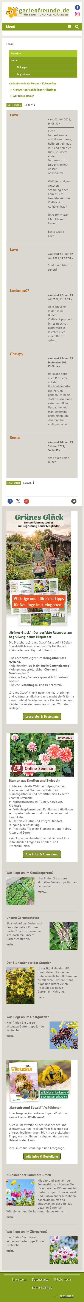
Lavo (14, 114)
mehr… (42, 892)
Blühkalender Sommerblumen (28, 1175)
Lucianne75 (20, 290)
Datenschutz (40, 1279)
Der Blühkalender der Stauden (28, 962)
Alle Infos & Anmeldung (42, 854)
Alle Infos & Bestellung (42, 1156)
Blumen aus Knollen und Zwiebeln (34, 780)
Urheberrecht (62, 1279)
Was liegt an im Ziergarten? (26, 1231)
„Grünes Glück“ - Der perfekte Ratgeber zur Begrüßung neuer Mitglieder (40, 634)
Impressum (19, 1279)
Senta (15, 437)
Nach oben (14, 482)
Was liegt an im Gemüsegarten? (29, 872)
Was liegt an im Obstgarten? (27, 1017)
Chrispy (16, 353)
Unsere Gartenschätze (22, 917)
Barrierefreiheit (42, 1288)
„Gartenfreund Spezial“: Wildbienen (35, 1107)
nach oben (66, 1296)
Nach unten (14, 105)
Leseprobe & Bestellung (42, 716)
